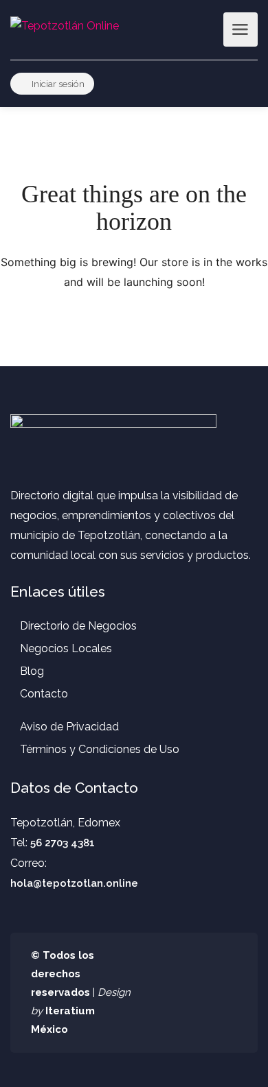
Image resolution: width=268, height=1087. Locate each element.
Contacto (44, 693)
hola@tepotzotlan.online (74, 883)
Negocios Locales (66, 648)
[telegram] (228, 992)
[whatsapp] (205, 992)
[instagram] (183, 992)
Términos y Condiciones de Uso (99, 749)
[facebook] (160, 992)
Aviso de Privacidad (69, 726)
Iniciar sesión (57, 83)
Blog (32, 671)
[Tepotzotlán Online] (64, 25)
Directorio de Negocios (78, 625)
